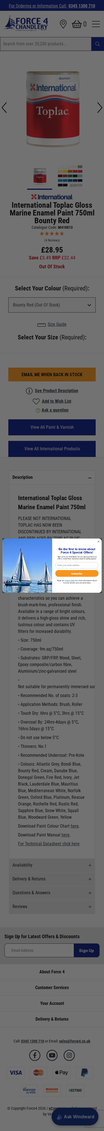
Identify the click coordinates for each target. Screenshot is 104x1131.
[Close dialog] (98, 541)
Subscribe (76, 573)
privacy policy (70, 580)
